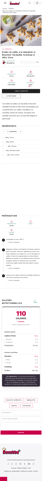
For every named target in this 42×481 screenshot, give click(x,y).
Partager (12, 96)
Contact (35, 471)
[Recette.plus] (15, 3)
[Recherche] (29, 2)
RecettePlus (10, 63)
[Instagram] (16, 464)
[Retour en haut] (3, 479)
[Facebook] (8, 464)
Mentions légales (22, 468)
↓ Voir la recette (21, 91)
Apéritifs (11, 8)
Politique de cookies (26, 471)
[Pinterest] (20, 464)
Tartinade (26, 405)
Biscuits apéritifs (14, 400)
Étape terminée (14, 242)
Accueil (5, 8)
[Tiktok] (33, 464)
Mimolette (31, 400)
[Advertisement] (21, 189)
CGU (29, 468)
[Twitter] (12, 464)
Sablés (14, 405)
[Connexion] (37, 2)
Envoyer (21, 432)
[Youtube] (29, 464)
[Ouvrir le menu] (5, 3)
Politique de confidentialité (12, 471)
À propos (13, 468)
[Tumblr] (25, 464)
